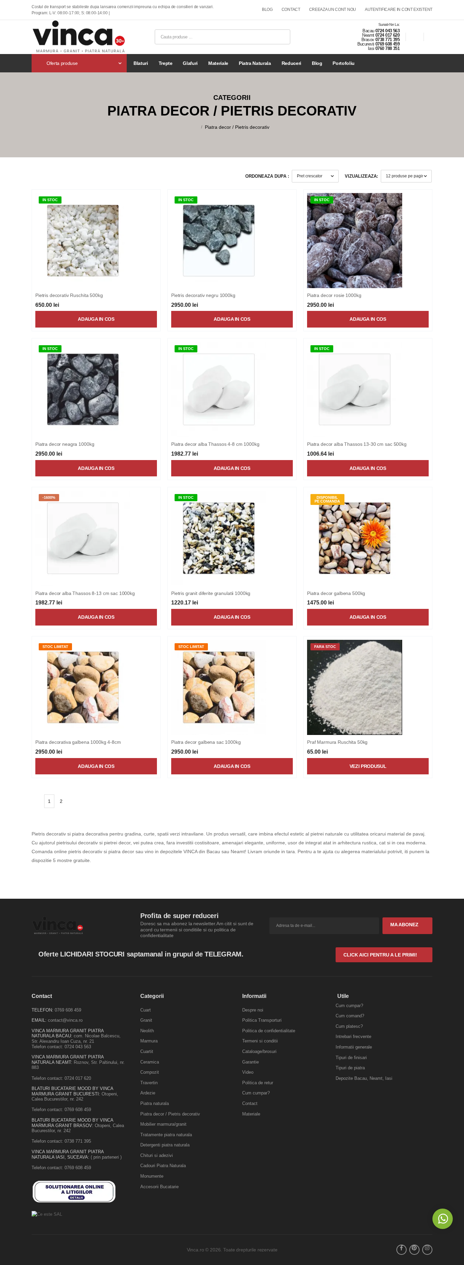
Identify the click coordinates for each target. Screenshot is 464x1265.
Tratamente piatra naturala (166, 1134)
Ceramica (149, 1062)
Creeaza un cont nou (332, 9)
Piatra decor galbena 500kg (336, 593)
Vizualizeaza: (361, 176)
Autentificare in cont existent (398, 9)
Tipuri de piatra (350, 1067)
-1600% (48, 497)
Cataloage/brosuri (259, 1051)
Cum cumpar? (256, 1092)
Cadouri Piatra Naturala (163, 1165)
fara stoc (325, 647)
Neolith (147, 1030)
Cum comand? (350, 1015)
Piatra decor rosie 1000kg (334, 295)
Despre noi (252, 1010)
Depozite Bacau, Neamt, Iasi (364, 1078)
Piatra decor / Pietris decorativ (237, 127)
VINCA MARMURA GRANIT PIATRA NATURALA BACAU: (68, 1033)
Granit (146, 1020)
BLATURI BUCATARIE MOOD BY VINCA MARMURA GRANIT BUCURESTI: (72, 1091)
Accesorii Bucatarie (159, 1186)
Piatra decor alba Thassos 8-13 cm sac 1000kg (85, 593)
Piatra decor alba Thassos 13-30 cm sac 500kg (357, 444)
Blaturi (140, 63)
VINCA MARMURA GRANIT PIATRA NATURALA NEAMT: (68, 1059)
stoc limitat (55, 647)
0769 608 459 (387, 44)
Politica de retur (257, 1082)
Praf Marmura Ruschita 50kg (337, 742)
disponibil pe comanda (327, 499)
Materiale (218, 63)
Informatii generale (354, 1047)
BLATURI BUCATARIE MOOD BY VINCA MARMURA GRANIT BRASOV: (72, 1123)
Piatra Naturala (255, 63)
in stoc (50, 200)
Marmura (149, 1040)
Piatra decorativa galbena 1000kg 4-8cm (78, 742)
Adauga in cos (96, 319)
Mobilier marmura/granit (163, 1124)
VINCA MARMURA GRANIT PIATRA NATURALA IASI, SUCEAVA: (68, 1154)
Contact (249, 1103)
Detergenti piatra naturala (165, 1144)
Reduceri (291, 63)
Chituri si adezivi (156, 1155)
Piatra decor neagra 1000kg (64, 444)
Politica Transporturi (262, 1020)
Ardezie (147, 1092)
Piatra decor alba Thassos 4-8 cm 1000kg (215, 444)
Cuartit (146, 1051)
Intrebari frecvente (353, 1036)
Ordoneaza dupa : (267, 176)
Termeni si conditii (260, 1040)
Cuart (145, 1010)
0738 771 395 (387, 39)
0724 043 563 (387, 31)
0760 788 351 (387, 48)
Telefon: (42, 1010)
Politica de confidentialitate (268, 1030)
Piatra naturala (154, 1103)
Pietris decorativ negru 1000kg (203, 295)
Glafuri (190, 63)
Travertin (149, 1082)
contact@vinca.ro (65, 1020)
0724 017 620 (387, 35)
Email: (39, 1020)
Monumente (151, 1176)
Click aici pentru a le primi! (380, 954)
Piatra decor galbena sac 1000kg (206, 742)
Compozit (149, 1072)
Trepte (166, 63)
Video (247, 1072)
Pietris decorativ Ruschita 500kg (69, 295)
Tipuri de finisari (351, 1057)
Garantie (250, 1062)
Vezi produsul (368, 766)
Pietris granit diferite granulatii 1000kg (210, 593)
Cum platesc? (349, 1026)
